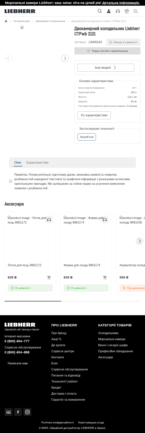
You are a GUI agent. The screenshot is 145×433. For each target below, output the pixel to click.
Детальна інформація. (121, 3)
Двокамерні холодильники (50, 21)
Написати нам (18, 363)
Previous (8, 58)
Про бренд (58, 333)
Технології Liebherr (64, 381)
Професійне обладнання (115, 351)
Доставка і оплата (63, 393)
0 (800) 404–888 (17, 352)
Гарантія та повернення (68, 399)
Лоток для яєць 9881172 (24, 218)
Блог (54, 363)
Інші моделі (103, 67)
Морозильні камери (111, 339)
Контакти (57, 357)
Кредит (56, 387)
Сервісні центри (62, 351)
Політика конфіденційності (57, 422)
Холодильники (22, 21)
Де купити (58, 345)
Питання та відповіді (65, 375)
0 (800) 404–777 (17, 341)
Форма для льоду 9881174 (82, 218)
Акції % (56, 339)
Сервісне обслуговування (69, 369)
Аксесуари (105, 357)
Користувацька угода (91, 422)
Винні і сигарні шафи (113, 345)
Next (65, 58)
